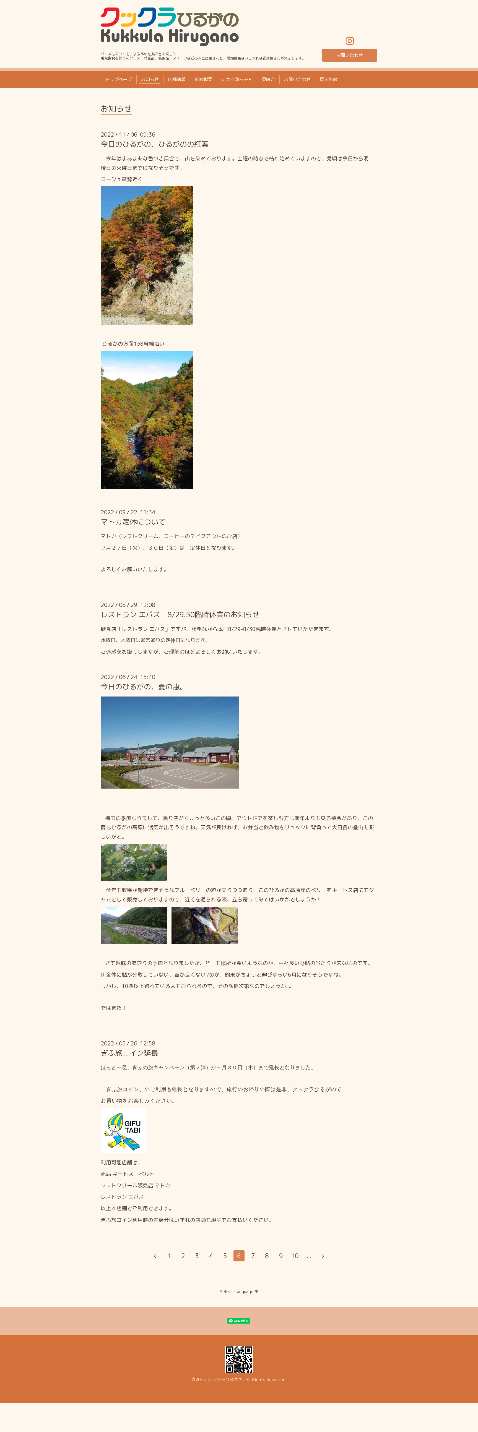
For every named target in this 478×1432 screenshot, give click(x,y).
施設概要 (203, 79)
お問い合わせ (349, 55)
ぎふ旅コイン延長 (129, 1053)
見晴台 (268, 79)
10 (295, 1255)
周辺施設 (328, 79)
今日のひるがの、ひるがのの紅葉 (155, 144)
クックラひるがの (225, 1379)
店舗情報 (177, 79)
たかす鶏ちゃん (237, 79)
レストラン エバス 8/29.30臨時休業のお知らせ (180, 614)
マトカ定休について (133, 522)
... (309, 1255)
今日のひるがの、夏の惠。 (144, 687)
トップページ (118, 79)
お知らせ (150, 79)
